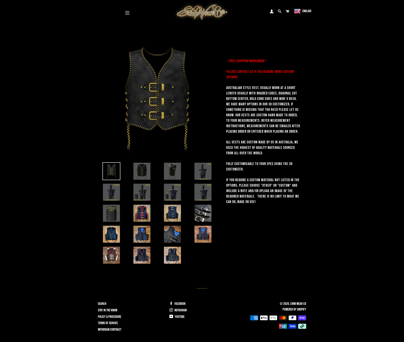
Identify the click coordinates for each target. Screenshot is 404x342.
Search (102, 304)
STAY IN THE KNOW (107, 310)
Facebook (180, 304)
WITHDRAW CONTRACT (109, 330)
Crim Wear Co (298, 304)
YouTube (179, 317)
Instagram (180, 310)
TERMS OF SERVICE (108, 323)
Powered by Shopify (294, 309)
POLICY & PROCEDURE (109, 317)
